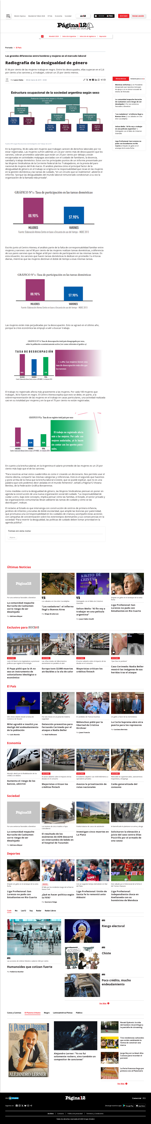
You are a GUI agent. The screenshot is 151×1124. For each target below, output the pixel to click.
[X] (22, 1106)
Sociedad (68, 16)
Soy (31, 910)
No (16, 910)
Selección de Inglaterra (88, 36)
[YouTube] (28, 1105)
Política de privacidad (75, 1114)
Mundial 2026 (54, 36)
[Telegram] (31, 1105)
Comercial (136, 1098)
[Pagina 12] (75, 26)
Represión (102, 36)
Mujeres (12, 537)
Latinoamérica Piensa (62, 1013)
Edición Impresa (20, 16)
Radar (38, 910)
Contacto (60, 1114)
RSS (144, 1098)
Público (79, 1013)
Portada (8, 47)
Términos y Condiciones (94, 1114)
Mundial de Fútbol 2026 (36, 16)
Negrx (47, 1013)
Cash (9, 910)
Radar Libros (50, 910)
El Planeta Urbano (32, 1013)
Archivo (51, 1114)
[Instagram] (20, 1106)
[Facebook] (17, 1106)
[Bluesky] (25, 1106)
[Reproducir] (96, 16)
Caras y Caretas (14, 1013)
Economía (58, 16)
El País (50, 16)
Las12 (23, 910)
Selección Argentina (69, 36)
